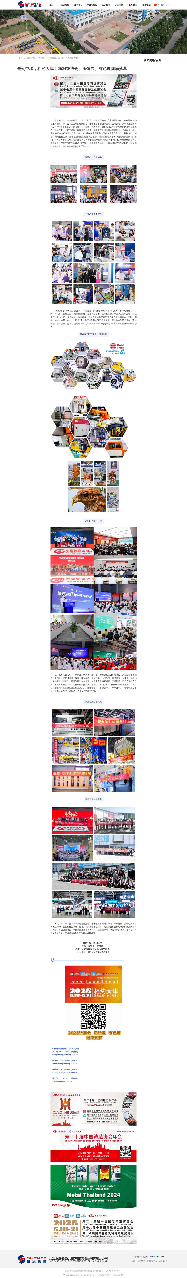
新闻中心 (78, 5)
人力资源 (119, 5)
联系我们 (133, 5)
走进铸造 (65, 5)
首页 (51, 5)
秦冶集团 (146, 5)
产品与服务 (92, 5)
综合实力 (106, 5)
